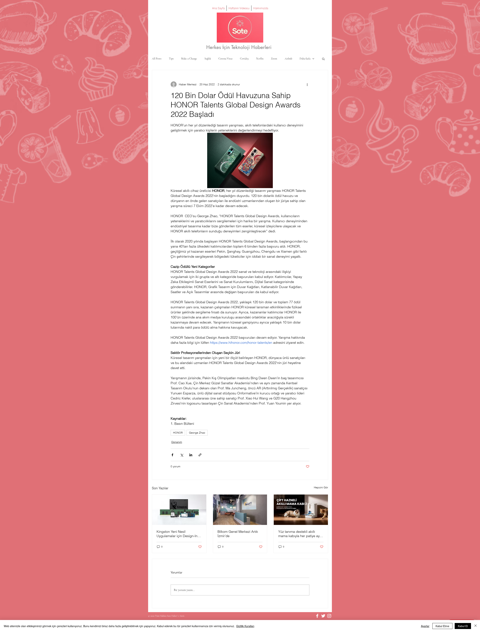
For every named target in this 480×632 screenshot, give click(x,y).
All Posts (156, 58)
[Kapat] (475, 626)
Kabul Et (463, 626)
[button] (323, 58)
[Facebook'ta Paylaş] (172, 455)
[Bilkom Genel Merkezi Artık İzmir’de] (240, 510)
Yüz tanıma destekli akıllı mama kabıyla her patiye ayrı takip (300, 533)
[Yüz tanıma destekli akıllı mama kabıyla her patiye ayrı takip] (301, 510)
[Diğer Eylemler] (307, 84)
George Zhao (197, 432)
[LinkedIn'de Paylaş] (191, 455)
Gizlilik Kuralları (245, 626)
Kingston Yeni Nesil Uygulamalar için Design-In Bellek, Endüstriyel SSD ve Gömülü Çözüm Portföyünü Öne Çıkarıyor (177, 533)
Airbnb (288, 58)
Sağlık (208, 58)
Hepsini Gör (321, 487)
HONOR (178, 432)
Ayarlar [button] (425, 626)
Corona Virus (225, 58)
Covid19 (244, 58)
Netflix (259, 58)
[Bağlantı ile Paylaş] (200, 455)
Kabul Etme (442, 626)
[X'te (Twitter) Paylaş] (181, 455)
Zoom (274, 58)
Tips (171, 58)
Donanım (176, 442)
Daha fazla (305, 58)
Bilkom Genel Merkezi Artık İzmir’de (238, 533)
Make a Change (189, 58)
